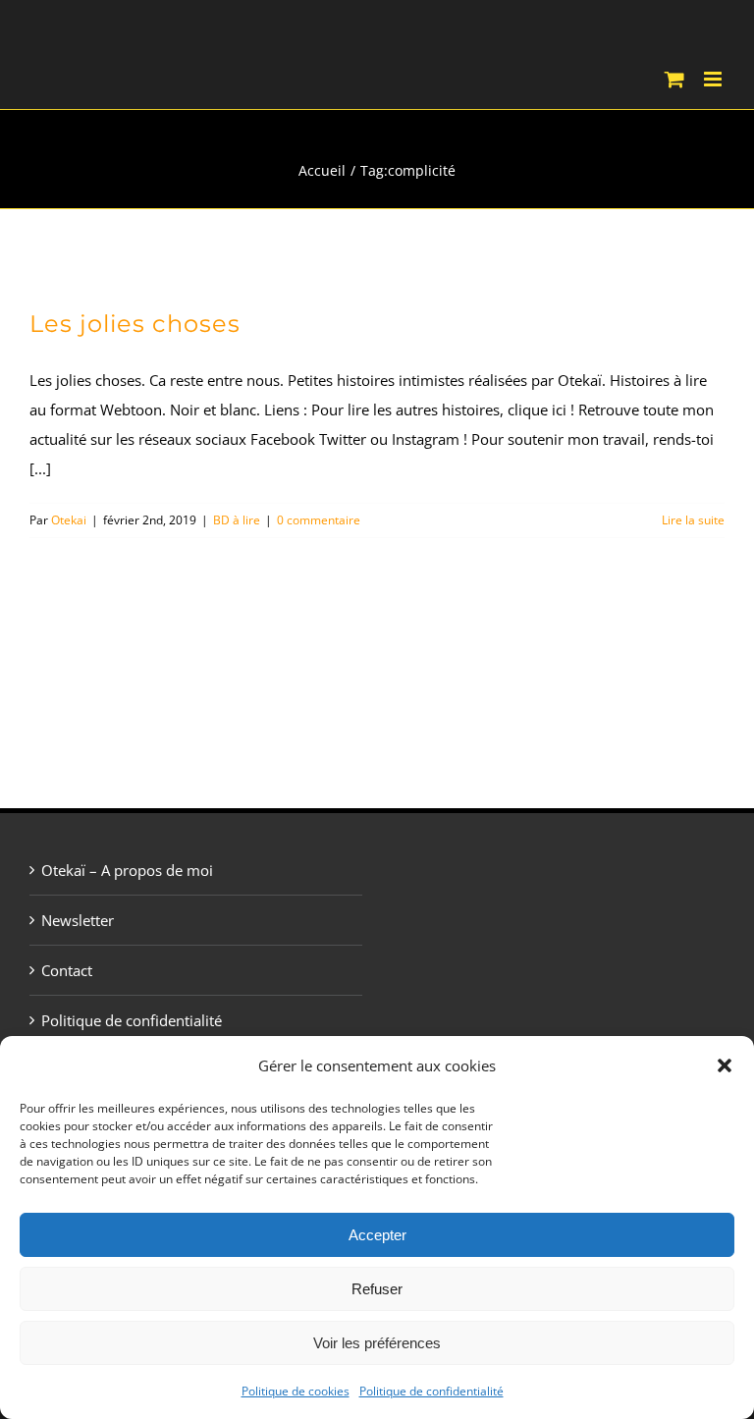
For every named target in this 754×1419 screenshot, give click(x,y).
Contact (66, 970)
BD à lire (236, 520)
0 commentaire (318, 520)
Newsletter (77, 920)
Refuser (377, 1289)
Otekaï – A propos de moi (127, 870)
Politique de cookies (296, 1391)
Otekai (68, 520)
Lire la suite (693, 520)
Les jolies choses (135, 323)
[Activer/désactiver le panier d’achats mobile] (674, 79)
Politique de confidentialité (431, 1391)
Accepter (377, 1235)
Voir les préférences (377, 1343)
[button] (724, 1065)
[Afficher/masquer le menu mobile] (714, 79)
